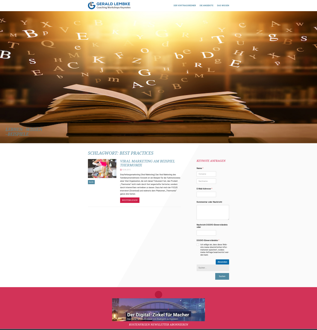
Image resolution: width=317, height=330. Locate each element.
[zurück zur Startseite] (109, 5)
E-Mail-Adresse (204, 189)
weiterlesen (130, 200)
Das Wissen (223, 5)
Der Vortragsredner (185, 5)
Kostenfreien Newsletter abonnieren (158, 324)
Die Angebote (206, 5)
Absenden (222, 262)
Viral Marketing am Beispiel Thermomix (147, 163)
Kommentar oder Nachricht (209, 202)
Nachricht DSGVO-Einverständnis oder (212, 226)
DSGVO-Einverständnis (208, 240)
